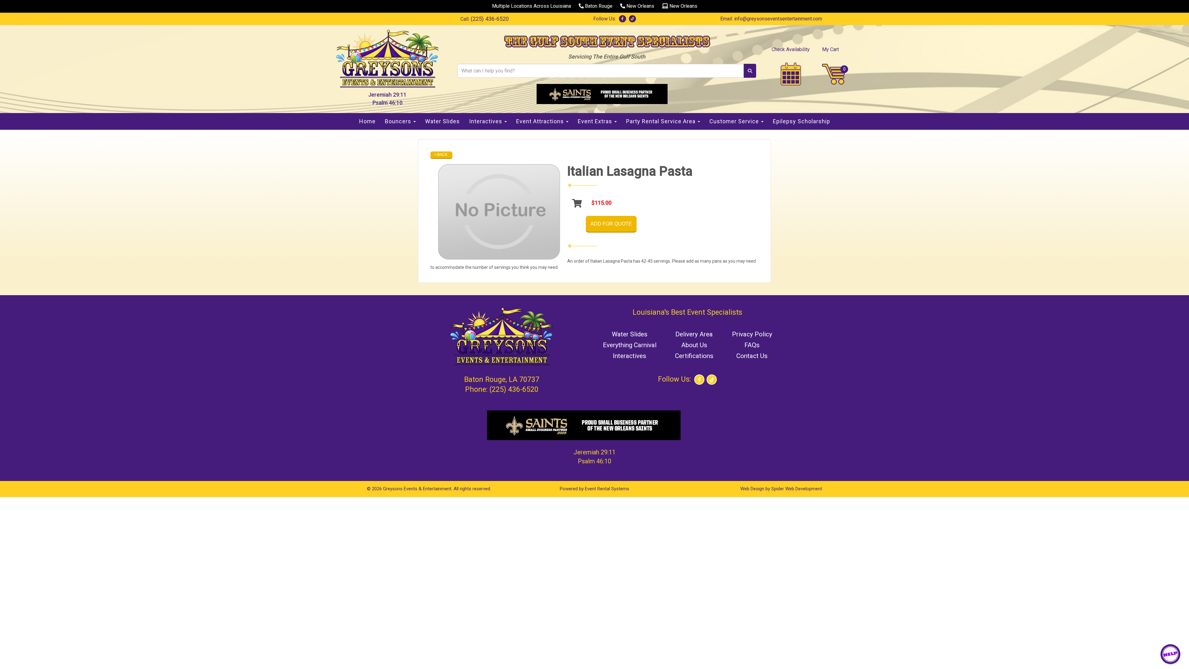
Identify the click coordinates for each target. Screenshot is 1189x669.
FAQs (752, 345)
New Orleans (639, 6)
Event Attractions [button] (540, 121)
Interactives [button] (486, 121)
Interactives (629, 356)
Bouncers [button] (399, 121)
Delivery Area (694, 334)
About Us (694, 345)
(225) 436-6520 (490, 18)
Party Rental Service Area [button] (661, 121)
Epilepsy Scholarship (801, 121)
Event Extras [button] (596, 121)
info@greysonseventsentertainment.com (778, 19)
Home (367, 121)
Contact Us (752, 356)
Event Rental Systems (607, 489)
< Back (440, 154)
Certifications (694, 356)
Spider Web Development (796, 489)
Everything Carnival (629, 345)
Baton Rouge (598, 6)
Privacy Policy (752, 334)
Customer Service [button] (734, 121)
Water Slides (442, 121)
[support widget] (1170, 654)
